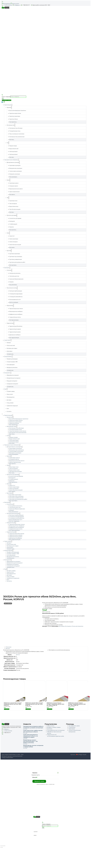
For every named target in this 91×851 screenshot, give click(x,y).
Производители (10, 397)
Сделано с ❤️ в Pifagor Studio (78, 754)
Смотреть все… (10, 354)
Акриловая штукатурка (14, 165)
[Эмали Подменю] (9, 233)
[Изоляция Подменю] (9, 268)
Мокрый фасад (7, 356)
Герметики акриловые (14, 116)
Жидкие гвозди (13, 145)
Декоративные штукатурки (13, 162)
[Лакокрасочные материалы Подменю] (18, 160)
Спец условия (10, 402)
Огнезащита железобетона (15, 296)
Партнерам (72, 728)
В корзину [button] (6, 709)
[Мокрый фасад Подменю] (12, 356)
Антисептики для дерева (15, 218)
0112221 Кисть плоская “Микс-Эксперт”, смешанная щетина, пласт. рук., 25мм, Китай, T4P (34, 704)
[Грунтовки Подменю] (11, 250)
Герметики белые (13, 119)
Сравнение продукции (12, 405)
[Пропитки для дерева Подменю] (19, 475)
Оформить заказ (39, 781)
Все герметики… (13, 122)
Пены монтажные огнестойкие (16, 133)
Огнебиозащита (13, 224)
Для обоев (61, 626)
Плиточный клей (11, 345)
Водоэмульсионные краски (16, 188)
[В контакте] (2, 2)
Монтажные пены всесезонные (16, 136)
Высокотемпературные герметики (17, 110)
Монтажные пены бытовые (15, 128)
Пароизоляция (10, 305)
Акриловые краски (13, 183)
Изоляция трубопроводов (15, 291)
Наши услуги (10, 394)
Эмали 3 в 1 (12, 236)
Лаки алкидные (13, 203)
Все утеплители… (13, 284)
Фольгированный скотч (15, 299)
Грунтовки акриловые (14, 253)
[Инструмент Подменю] (10, 373)
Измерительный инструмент (13, 378)
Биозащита (12, 221)
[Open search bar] (2, 95)
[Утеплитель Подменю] (11, 270)
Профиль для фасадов (12, 358)
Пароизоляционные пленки (16, 308)
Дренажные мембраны (14, 334)
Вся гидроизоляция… (14, 337)
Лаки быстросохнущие (14, 209)
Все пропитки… (13, 229)
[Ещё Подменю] (7, 389)
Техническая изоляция (12, 287)
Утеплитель (9, 270)
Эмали (8, 233)
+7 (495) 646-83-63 (7, 5)
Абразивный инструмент (13, 375)
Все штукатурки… (13, 176)
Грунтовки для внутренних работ (17, 262)
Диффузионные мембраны (15, 314)
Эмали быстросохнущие (15, 244)
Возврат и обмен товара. (54, 727)
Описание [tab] (8, 647)
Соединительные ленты (15, 317)
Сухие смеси (7, 340)
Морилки (11, 227)
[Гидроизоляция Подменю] (15, 532)
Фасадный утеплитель (12, 367)
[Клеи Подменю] (8, 142)
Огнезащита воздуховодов (15, 293)
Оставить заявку (11, 391)
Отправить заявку (6, 100)
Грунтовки (9, 250)
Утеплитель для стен (14, 276)
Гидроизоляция (10, 323)
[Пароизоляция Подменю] (13, 305)
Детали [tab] (8, 648)
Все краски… (12, 194)
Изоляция (6, 267)
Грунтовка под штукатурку (15, 256)
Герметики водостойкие (15, 113)
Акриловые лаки (13, 200)
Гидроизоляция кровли (15, 332)
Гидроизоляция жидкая (15, 329)
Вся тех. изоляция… (13, 302)
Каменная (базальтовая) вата (16, 279)
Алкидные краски (13, 186)
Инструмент (7, 372)
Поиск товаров (6, 96)
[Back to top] (4, 848)
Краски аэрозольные (14, 191)
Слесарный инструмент (12, 383)
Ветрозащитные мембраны (16, 311)
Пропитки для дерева (12, 215)
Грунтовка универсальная (15, 259)
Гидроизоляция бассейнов (15, 326)
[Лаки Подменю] (8, 197)
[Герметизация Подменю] (11, 105)
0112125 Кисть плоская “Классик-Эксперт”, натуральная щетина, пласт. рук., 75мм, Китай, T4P (77, 704)
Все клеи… (11, 157)
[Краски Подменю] (11, 456)
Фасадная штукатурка (14, 174)
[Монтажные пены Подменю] (16, 426)
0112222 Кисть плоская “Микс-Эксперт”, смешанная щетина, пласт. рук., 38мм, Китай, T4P (13, 704)
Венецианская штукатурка (15, 168)
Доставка (9, 400)
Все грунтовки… (13, 265)
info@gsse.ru (17, 5)
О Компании (72, 727)
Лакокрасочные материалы (11, 159)
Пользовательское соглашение (56, 730)
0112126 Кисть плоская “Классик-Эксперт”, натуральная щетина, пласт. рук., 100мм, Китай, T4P (55, 704)
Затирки (9, 342)
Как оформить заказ (74, 725)
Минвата (11, 281)
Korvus (18, 654)
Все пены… (11, 139)
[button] (3, 102)
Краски (8, 180)
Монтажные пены (11, 125)
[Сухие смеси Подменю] (11, 340)
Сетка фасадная (10, 364)
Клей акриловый (13, 151)
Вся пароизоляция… (14, 320)
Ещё (5, 389)
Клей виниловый (13, 154)
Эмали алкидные (13, 241)
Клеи (8, 142)
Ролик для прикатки (77, 626)
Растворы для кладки (12, 348)
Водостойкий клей (13, 148)
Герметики (9, 107)
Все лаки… (11, 212)
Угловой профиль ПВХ (12, 361)
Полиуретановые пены (14, 131)
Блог (8, 408)
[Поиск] (3, 99)
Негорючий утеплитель (14, 273)
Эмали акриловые (13, 238)
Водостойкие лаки (13, 206)
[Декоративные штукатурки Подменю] (19, 162)
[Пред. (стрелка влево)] (0, 847)
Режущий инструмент (12, 380)
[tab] (45, 832)
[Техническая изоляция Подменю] (17, 287)
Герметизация (7, 104)
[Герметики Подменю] (11, 107)
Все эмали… (12, 247)
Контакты (9, 411)
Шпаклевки (9, 351)
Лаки (8, 197)
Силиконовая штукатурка (15, 171)
